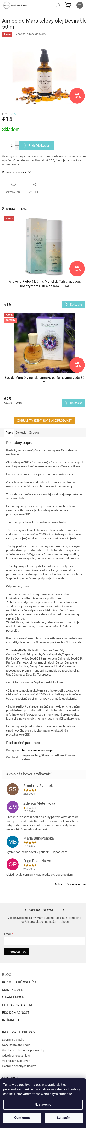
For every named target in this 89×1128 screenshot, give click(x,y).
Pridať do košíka (39, 145)
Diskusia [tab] (21, 432)
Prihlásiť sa (16, 951)
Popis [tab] (9, 432)
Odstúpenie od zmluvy (16, 1055)
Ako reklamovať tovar (16, 1060)
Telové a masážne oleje (37, 750)
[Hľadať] (58, 5)
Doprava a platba (13, 1039)
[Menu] (80, 5)
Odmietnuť (22, 1118)
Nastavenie (43, 1104)
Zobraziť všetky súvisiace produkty (44, 420)
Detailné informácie (14, 172)
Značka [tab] (34, 432)
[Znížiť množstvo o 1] (17, 147)
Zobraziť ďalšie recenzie (70, 884)
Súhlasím (64, 1118)
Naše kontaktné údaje (16, 1045)
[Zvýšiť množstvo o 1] (17, 143)
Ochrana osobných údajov (19, 1066)
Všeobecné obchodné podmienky (23, 1050)
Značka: (31, 34)
